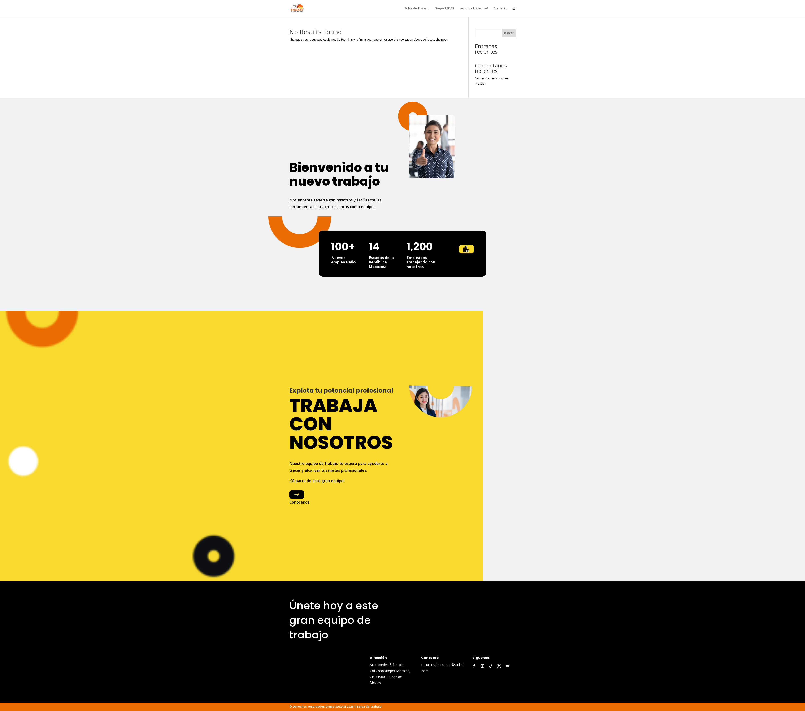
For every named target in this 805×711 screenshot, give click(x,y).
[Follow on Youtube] (507, 666)
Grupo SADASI (445, 8)
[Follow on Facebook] (474, 666)
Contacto (500, 8)
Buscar (508, 33)
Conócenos (299, 502)
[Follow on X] (499, 666)
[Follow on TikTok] (490, 666)
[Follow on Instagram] (482, 666)
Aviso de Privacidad (474, 8)
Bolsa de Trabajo (416, 8)
